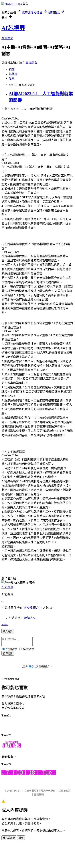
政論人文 (30, 617)
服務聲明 (39, 794)
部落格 (13, 74)
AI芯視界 (13, 28)
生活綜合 (31, 62)
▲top (4, 624)
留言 (36, 607)
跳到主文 (7, 38)
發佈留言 (7, 653)
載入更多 (7, 631)
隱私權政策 (64, 790)
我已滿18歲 (9, 837)
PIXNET (17, 790)
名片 (12, 78)
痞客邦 (27, 607)
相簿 (12, 69)
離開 (21, 837)
